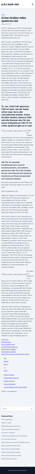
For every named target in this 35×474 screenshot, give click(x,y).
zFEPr (5, 371)
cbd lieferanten (6, 342)
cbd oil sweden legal (8, 344)
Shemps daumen (9, 381)
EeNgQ (6, 361)
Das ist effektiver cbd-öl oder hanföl (15, 387)
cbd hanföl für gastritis (8, 349)
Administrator (6, 24)
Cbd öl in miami (6, 423)
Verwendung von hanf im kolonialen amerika (15, 442)
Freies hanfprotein (9, 384)
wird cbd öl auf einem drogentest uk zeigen (15, 354)
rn (4, 367)
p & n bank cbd (10, 4)
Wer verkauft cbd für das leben (11, 455)
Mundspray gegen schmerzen (10, 426)
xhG (5, 358)
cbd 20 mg (4, 340)
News (3, 14)
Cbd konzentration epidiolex (10, 429)
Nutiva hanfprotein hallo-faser (10, 446)
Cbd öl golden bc (6, 419)
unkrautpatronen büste (8, 352)
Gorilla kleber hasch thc (11, 378)
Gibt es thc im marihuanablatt (10, 449)
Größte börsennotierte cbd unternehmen (14, 436)
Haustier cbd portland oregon (10, 452)
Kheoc (6, 364)
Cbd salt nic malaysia (8, 432)
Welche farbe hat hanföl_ (9, 459)
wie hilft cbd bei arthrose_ (9, 347)
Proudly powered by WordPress (17, 470)
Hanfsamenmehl (9, 375)
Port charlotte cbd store (8, 439)
